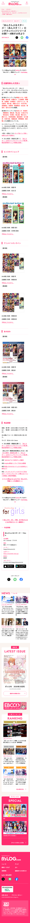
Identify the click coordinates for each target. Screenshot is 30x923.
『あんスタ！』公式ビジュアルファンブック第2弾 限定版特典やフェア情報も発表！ (15, 141)
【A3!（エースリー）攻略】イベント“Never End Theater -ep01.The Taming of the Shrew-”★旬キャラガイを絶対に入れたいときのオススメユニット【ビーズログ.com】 (22, 634)
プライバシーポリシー (17, 895)
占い (16, 867)
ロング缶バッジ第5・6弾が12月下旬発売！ (15, 134)
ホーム (3, 9)
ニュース (4, 864)
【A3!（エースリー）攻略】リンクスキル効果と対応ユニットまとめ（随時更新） (14, 741)
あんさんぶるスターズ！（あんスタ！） (9, 11)
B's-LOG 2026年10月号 (15, 686)
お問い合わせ (5, 895)
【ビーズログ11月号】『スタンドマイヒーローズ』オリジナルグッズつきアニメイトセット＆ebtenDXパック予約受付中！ (8, 610)
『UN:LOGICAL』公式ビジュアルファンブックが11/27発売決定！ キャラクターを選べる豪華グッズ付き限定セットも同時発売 (22, 611)
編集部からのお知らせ (21, 871)
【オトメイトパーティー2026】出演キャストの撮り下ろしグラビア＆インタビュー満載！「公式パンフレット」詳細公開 (8, 632)
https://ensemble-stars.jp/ (11, 553)
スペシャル (8, 9)
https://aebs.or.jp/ (20, 913)
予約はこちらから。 (8, 194)
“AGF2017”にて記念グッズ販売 (14, 460)
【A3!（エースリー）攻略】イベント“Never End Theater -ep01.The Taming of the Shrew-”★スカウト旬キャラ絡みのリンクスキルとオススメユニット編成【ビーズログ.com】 (8, 760)
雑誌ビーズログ (6, 867)
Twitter (17, 70)
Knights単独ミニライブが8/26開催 (15, 463)
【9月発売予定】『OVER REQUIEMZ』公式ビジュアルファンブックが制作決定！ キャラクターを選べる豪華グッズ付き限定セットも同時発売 (21, 760)
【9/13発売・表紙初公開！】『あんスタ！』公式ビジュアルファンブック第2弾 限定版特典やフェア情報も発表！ (15, 455)
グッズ (24, 21)
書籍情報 (4, 871)
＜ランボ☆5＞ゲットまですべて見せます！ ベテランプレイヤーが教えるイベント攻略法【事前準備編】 (15, 474)
